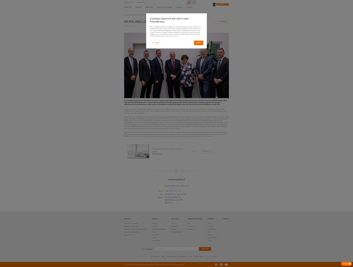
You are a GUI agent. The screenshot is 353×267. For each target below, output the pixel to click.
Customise (155, 43)
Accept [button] (198, 43)
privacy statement (173, 36)
